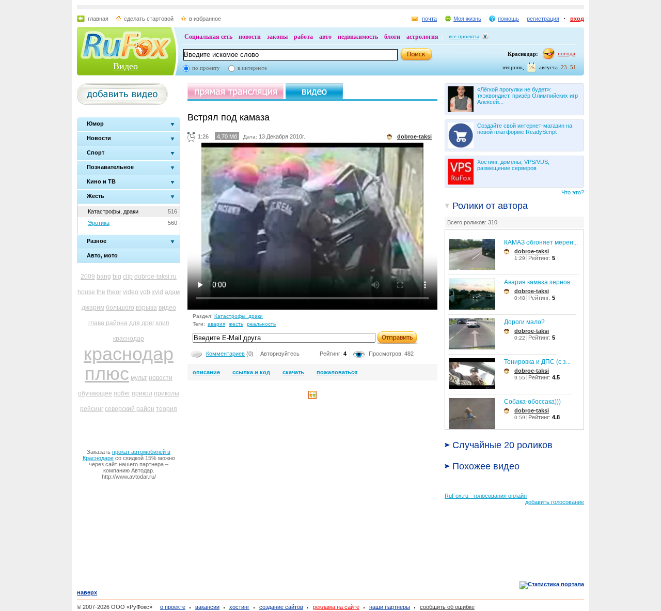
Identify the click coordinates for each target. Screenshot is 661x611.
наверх (87, 592)
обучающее (95, 393)
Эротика (98, 223)
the (101, 292)
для (134, 323)
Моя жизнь (467, 19)
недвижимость (358, 36)
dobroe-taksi (531, 251)
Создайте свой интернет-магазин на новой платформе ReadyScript (524, 129)
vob (145, 292)
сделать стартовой (149, 19)
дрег (147, 323)
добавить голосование (554, 502)
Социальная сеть (208, 36)
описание (206, 372)
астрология (422, 36)
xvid (157, 292)
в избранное (205, 19)
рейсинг (91, 409)
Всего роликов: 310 (472, 222)
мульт (139, 377)
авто (325, 36)
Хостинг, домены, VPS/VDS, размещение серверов (513, 165)
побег (122, 393)
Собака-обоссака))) (532, 401)
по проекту (206, 68)
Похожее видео (486, 466)
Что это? (572, 192)
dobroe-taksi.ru (155, 276)
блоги (392, 36)
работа (303, 36)
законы (277, 36)
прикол (142, 393)
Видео (125, 66)
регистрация (543, 19)
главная (98, 19)
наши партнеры (389, 607)
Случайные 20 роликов (502, 445)
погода (566, 53)
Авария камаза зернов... (539, 282)
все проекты (464, 36)
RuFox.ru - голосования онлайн (486, 496)
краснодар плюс (129, 363)
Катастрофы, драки (113, 211)
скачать (293, 372)
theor (114, 292)
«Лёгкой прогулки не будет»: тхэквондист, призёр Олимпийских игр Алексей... (527, 95)
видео (167, 307)
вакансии (207, 607)
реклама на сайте (336, 607)
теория (166, 409)
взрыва (146, 307)
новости (250, 36)
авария (216, 324)
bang (104, 276)
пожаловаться (337, 372)
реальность (261, 324)
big (117, 276)
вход (577, 19)
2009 (88, 276)
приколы (166, 393)
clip (128, 276)
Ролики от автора (490, 206)
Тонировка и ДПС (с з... (537, 361)
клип (162, 323)
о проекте (172, 607)
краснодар (128, 338)
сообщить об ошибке (447, 607)
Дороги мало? (524, 322)
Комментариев (225, 353)
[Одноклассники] (312, 397)
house (86, 292)
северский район (129, 409)
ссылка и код (251, 372)
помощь (508, 19)
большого (120, 307)
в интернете (252, 68)
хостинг (239, 607)
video (130, 292)
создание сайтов (281, 607)
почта (429, 19)
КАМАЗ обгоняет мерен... (541, 242)
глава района (108, 323)
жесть (236, 324)
